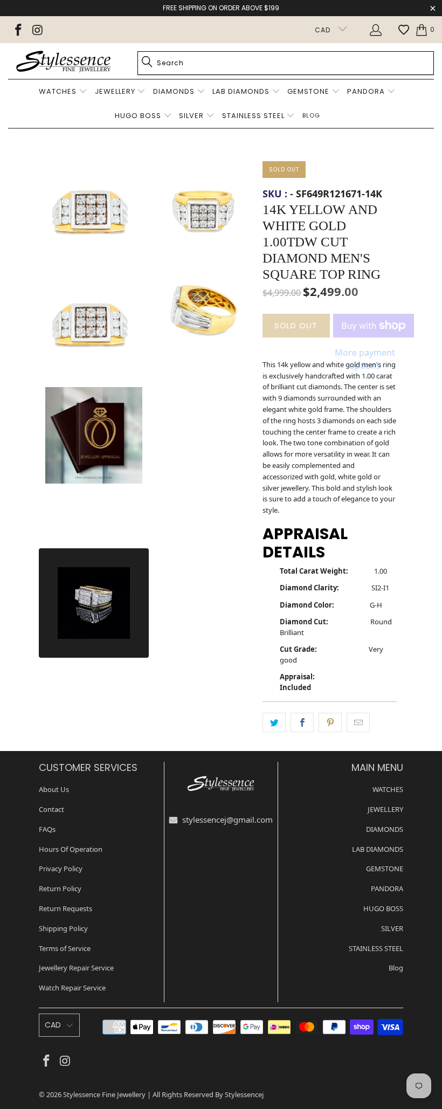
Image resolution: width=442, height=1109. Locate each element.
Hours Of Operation (70, 849)
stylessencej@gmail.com (226, 819)
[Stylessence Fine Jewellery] (63, 61)
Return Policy (60, 888)
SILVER (392, 928)
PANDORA (387, 888)
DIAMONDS (384, 829)
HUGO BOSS (383, 908)
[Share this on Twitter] (274, 722)
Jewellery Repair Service (76, 968)
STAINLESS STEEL (376, 948)
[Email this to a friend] (358, 722)
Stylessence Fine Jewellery (104, 1094)
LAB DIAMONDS (377, 849)
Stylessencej (244, 1094)
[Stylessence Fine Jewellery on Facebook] (17, 29)
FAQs (47, 829)
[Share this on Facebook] (302, 722)
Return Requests (65, 908)
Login (377, 30)
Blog (396, 968)
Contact (51, 809)
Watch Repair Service (72, 988)
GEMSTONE (384, 868)
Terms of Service (65, 948)
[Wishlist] (404, 30)
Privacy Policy (60, 868)
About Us (54, 789)
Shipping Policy (63, 928)
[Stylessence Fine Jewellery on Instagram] (36, 29)
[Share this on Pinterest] (330, 722)
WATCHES (387, 789)
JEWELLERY (385, 809)
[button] (63, 92)
